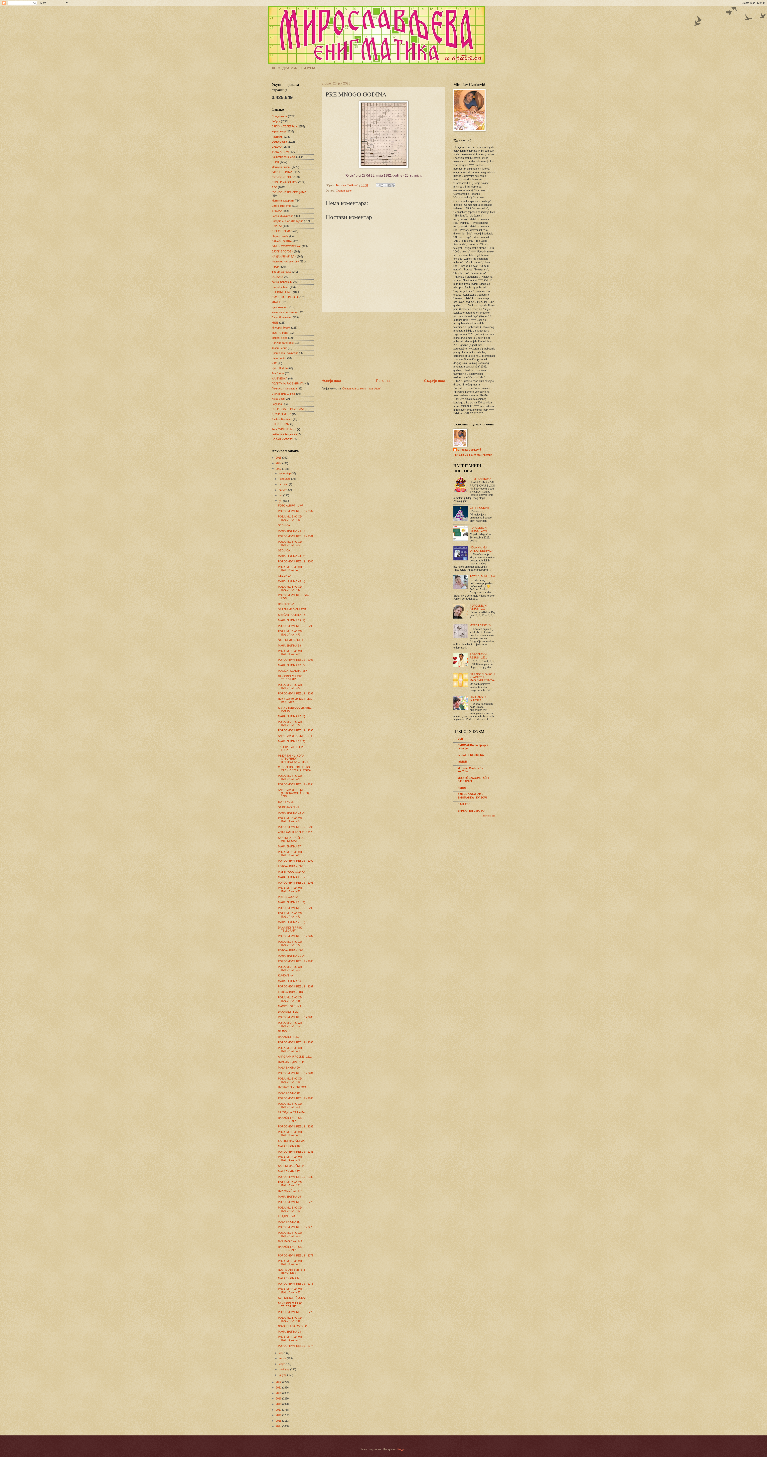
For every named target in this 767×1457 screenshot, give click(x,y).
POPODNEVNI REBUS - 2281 (295, 1151)
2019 (279, 1398)
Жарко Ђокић (280, 236)
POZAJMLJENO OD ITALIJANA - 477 (290, 686)
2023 (279, 468)
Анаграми (277, 136)
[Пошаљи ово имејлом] (378, 185)
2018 (279, 1404)
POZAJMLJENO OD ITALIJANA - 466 (290, 1050)
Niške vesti (278, 398)
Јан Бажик (278, 373)
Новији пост (331, 381)
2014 (279, 1426)
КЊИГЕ (276, 302)
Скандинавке (344, 190)
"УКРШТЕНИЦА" (282, 172)
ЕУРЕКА (277, 225)
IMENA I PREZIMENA (471, 755)
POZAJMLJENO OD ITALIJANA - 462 (290, 1159)
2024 (279, 463)
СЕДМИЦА (284, 575)
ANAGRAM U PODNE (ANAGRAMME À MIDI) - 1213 (294, 793)
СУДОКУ (277, 146)
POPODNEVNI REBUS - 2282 (295, 1126)
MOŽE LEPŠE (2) (480, 625)
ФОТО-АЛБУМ (280, 151)
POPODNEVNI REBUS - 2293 (295, 826)
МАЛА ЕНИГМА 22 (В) (291, 716)
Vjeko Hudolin (280, 368)
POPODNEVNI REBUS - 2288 (295, 961)
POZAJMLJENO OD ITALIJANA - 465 (290, 1080)
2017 (279, 1409)
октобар (284, 484)
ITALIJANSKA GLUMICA (478, 699)
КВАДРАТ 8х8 (286, 1216)
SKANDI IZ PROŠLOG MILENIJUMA (291, 839)
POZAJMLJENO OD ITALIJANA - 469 (290, 968)
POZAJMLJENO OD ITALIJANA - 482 (290, 543)
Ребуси (276, 121)
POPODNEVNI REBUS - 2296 (295, 693)
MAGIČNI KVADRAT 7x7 (292, 670)
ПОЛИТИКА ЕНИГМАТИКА (288, 408)
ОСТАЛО (277, 276)
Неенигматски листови (285, 261)
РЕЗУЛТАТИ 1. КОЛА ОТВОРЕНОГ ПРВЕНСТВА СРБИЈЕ (293, 758)
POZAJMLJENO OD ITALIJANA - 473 (290, 854)
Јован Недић (279, 348)
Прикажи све (489, 816)
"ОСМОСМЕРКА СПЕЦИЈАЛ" (290, 192)
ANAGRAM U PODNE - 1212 (295, 832)
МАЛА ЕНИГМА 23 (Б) (291, 581)
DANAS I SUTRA (282, 241)
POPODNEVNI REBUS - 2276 (295, 1283)
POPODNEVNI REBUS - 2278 (295, 1227)
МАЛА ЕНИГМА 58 (289, 645)
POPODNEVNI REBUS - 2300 (295, 561)
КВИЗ (275, 322)
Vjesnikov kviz (280, 307)
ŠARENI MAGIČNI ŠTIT (292, 609)
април (283, 1358)
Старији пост (434, 381)
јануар (283, 1375)
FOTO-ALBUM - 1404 (290, 992)
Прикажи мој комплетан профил (472, 454)
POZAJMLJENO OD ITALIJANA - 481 (290, 569)
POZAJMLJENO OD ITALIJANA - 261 (290, 1184)
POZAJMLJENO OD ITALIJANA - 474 (290, 820)
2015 (279, 1420)
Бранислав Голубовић (285, 353)
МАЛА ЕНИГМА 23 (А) (291, 620)
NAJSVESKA (279, 378)
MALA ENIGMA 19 (289, 1092)
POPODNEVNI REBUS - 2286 (295, 1017)
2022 (279, 1382)
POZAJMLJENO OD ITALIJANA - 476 (290, 723)
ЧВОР (275, 266)
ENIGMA (277, 210)
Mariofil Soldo (279, 337)
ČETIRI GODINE (479, 507)
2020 (279, 1393)
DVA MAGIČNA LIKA (290, 1191)
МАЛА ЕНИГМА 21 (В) (291, 902)
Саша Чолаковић (282, 317)
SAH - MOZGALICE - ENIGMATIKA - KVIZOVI (472, 796)
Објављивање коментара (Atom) (361, 388)
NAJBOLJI (284, 1031)
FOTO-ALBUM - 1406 (290, 866)
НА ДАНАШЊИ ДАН (284, 256)
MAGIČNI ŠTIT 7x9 (289, 1006)
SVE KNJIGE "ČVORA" (292, 1297)
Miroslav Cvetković (469, 449)
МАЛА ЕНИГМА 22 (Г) (291, 665)
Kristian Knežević (282, 419)
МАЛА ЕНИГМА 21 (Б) (291, 922)
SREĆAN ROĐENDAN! (291, 614)
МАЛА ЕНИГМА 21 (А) (291, 955)
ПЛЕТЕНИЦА (286, 603)
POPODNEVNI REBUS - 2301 (295, 536)
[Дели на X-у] (386, 185)
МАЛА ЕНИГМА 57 (289, 846)
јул (281, 495)
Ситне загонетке (281, 205)
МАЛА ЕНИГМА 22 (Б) (291, 741)
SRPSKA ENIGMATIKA (471, 810)
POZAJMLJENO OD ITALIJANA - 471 (290, 915)
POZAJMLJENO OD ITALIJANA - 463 (290, 1134)
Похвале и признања (284, 388)
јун (281, 501)
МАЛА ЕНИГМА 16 (289, 1196)
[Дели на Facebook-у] (389, 185)
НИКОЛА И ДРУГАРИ (291, 1062)
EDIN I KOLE (286, 801)
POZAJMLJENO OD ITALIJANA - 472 (290, 890)
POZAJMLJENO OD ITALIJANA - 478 (290, 653)
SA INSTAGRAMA (288, 807)
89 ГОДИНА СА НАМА (291, 1112)
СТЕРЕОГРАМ (280, 424)
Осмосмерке (279, 141)
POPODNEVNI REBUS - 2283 (295, 1098)
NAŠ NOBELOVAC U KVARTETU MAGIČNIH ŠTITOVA (482, 677)
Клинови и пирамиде (284, 312)
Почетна (383, 381)
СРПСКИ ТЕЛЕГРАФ (284, 126)
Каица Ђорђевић (282, 281)
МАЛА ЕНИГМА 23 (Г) (291, 530)
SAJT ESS (464, 804)
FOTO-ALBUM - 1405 (290, 950)
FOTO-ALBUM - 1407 (290, 505)
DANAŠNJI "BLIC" (289, 1011)
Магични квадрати (283, 200)
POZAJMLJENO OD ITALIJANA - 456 (290, 1319)
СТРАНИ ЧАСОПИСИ (284, 182)
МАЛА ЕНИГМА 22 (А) (291, 812)
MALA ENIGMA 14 (289, 1278)
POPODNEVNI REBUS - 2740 (478, 529)
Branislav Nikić (280, 287)
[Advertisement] (383, 345)
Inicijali (462, 761)
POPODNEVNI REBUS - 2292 (295, 860)
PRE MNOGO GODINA (291, 871)
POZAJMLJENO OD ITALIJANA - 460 (290, 1209)
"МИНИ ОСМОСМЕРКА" (286, 246)
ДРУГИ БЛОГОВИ (282, 251)
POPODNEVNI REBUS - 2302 (295, 511)
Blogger (401, 1449)
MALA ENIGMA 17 (289, 1171)
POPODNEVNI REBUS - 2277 (295, 1255)
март (282, 1364)
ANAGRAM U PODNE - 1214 (295, 735)
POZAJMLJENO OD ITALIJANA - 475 (290, 777)
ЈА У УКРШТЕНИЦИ (284, 429)
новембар (285, 478)
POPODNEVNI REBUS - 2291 (295, 882)
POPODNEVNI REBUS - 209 (478, 607)
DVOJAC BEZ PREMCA (292, 1087)
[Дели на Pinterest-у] (393, 185)
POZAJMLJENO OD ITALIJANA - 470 (290, 943)
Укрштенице (279, 131)
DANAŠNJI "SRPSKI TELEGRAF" (290, 678)
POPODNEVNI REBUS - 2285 (295, 1042)
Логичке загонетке (283, 342)
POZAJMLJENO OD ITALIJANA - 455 (290, 1339)
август (283, 490)
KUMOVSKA (285, 975)
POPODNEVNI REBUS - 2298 (295, 626)
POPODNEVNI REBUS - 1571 (478, 656)
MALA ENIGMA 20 (289, 1067)
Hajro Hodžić (279, 358)
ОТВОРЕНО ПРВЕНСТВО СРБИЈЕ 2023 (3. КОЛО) (294, 769)
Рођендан (277, 403)
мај (281, 1353)
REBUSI (462, 787)
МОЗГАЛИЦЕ (280, 332)
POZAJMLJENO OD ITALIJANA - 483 (290, 518)
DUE (460, 738)
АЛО (274, 187)
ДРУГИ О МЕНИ (281, 414)
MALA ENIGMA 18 (289, 1146)
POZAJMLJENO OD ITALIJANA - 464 (290, 1105)
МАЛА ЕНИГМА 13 (289, 1331)
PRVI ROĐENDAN (480, 478)
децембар (285, 473)
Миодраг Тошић (281, 327)
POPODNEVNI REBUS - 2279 (295, 1202)
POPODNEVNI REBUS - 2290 (295, 908)
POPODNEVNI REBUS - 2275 (295, 1312)
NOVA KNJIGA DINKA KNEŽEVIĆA (481, 549)
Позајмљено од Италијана (287, 220)
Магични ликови (281, 167)
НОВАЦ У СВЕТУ (282, 439)
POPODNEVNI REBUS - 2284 (295, 1073)
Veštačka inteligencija (284, 434)
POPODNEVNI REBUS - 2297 (295, 659)
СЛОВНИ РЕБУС (282, 292)
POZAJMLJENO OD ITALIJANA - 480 (290, 588)
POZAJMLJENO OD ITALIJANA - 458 (290, 1263)
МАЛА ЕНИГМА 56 (289, 981)
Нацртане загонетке (283, 156)
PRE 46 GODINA (288, 896)
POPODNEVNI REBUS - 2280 (295, 1176)
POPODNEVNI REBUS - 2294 (295, 784)
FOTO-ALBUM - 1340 (482, 576)
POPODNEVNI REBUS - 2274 (295, 1345)
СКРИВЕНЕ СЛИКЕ (283, 393)
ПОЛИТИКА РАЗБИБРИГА (288, 383)
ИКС (274, 363)
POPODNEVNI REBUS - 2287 (295, 986)
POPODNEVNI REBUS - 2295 (295, 730)
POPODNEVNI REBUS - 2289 (295, 936)
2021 (279, 1387)
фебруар (284, 1369)
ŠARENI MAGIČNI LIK (291, 640)
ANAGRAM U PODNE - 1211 (295, 1056)
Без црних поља (281, 271)
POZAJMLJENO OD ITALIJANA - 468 (290, 999)
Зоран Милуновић (282, 216)
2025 (279, 457)
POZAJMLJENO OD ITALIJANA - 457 (290, 1291)
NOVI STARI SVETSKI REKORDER (291, 1271)
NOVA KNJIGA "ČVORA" (292, 1326)
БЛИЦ (275, 162)
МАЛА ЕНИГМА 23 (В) (291, 555)
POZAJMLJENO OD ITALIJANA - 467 (290, 1024)
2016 (279, 1415)
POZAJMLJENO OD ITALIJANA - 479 (290, 633)
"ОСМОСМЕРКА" (282, 177)
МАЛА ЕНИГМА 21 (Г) (291, 877)
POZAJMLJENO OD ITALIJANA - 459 (290, 1234)
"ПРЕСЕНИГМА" (282, 231)
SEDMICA (284, 525)
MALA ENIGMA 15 (289, 1221)
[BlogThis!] (382, 185)
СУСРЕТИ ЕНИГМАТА (285, 297)
